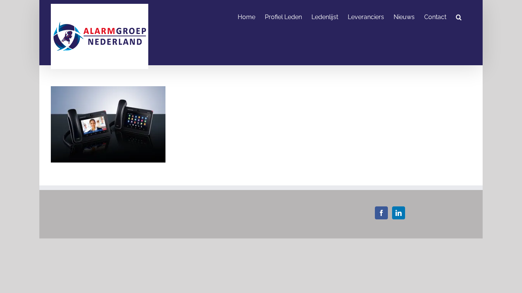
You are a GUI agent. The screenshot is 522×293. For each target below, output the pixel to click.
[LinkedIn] (398, 212)
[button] (459, 16)
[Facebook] (381, 212)
